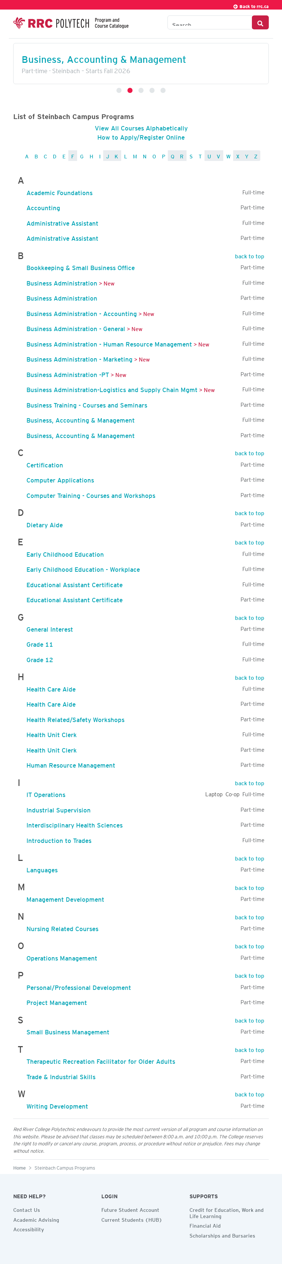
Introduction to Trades (58, 839)
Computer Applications (60, 479)
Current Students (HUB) (131, 1219)
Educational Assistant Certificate (74, 583)
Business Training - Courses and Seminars (86, 404)
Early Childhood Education (65, 553)
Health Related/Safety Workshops (75, 718)
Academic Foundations (59, 191)
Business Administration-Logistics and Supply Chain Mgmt (112, 388)
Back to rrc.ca (253, 5)
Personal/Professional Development (78, 986)
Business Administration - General (75, 327)
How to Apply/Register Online (141, 136)
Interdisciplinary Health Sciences (74, 824)
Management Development (65, 898)
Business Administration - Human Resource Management (109, 343)
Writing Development (57, 1105)
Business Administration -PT (67, 373)
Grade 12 (39, 658)
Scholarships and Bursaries (222, 1234)
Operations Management (61, 957)
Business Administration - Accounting (81, 312)
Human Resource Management (70, 764)
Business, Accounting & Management (80, 419)
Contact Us (26, 1209)
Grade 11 (39, 643)
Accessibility (28, 1228)
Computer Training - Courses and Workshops (90, 494)
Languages (42, 868)
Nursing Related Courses (62, 927)
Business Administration (61, 282)
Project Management (56, 1001)
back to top (249, 255)
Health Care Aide (51, 688)
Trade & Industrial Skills (60, 1075)
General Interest (49, 628)
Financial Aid (205, 1225)
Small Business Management (67, 1030)
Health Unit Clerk (51, 733)
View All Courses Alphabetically (141, 127)
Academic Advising (36, 1219)
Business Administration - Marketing (79, 358)
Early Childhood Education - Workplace (83, 568)
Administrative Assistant (62, 222)
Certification (44, 464)
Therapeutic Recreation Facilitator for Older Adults (100, 1060)
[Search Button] (260, 22)
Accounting (43, 206)
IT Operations (45, 793)
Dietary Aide (44, 523)
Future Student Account (130, 1209)
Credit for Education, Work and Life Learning (226, 1212)
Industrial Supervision (58, 809)
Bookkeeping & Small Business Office (80, 266)
